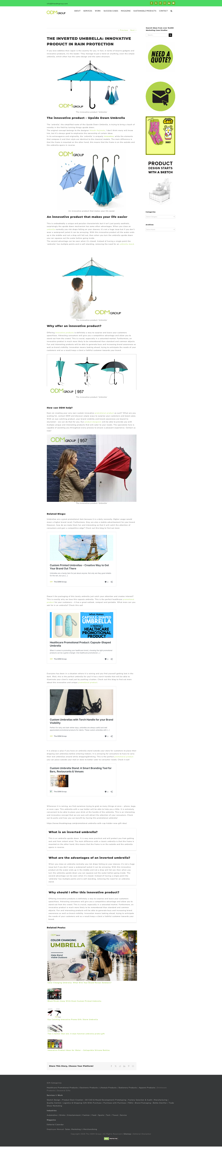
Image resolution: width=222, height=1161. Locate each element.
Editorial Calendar (55, 1124)
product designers (93, 422)
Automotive (52, 1115)
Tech (108, 1115)
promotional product (104, 413)
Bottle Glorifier (159, 1103)
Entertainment (74, 1115)
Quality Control (54, 1103)
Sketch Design (53, 1100)
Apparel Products (147, 1087)
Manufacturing (160, 1100)
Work (60, 1095)
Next (132, 30)
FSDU (130, 1103)
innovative (109, 136)
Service (123, 1115)
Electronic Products (89, 1087)
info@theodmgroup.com (57, 4)
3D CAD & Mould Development (99, 1100)
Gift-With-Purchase (92, 1103)
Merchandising (90, 1129)
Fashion (86, 1115)
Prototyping (120, 1100)
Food (94, 1115)
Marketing (76, 1129)
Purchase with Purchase (114, 1103)
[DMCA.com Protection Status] (111, 1139)
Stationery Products (128, 1087)
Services (51, 1095)
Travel (115, 1115)
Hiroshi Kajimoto (97, 130)
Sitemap (127, 1134)
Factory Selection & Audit (140, 1100)
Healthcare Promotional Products (62, 1087)
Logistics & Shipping (72, 1103)
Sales (67, 1129)
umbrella (51, 229)
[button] (171, 10)
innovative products (64, 332)
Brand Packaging (143, 1103)
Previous (124, 30)
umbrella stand (127, 244)
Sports (101, 1115)
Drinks (62, 1115)
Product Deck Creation (72, 1100)
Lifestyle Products (108, 1087)
